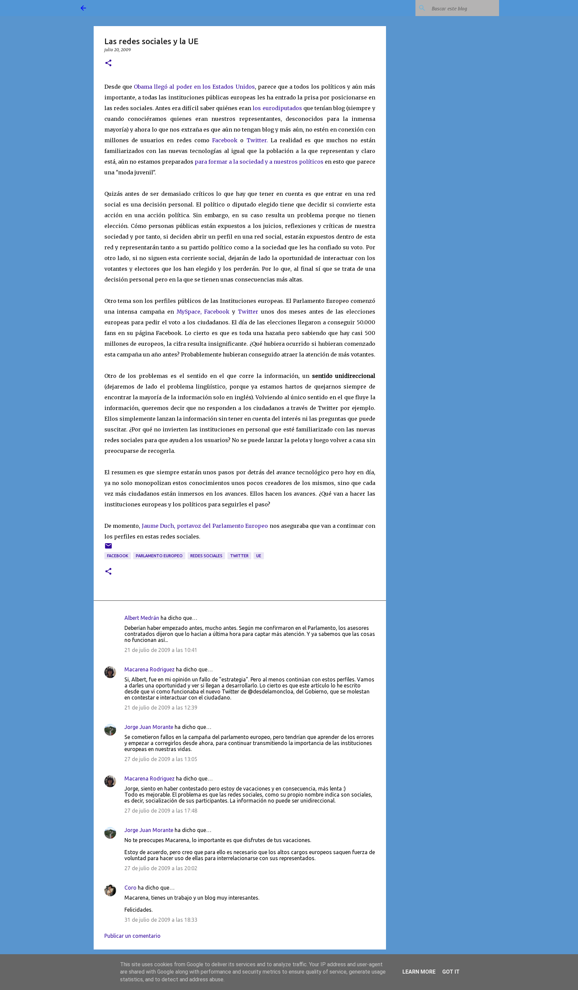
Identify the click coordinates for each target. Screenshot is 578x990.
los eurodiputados (277, 108)
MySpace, (189, 311)
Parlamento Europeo (159, 556)
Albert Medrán (141, 618)
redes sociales (206, 556)
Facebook (224, 140)
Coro (130, 888)
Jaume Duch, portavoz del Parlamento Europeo (206, 525)
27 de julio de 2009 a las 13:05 (160, 759)
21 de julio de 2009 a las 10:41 (160, 650)
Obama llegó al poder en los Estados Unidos (194, 86)
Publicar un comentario (132, 936)
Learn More (419, 972)
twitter (239, 556)
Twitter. (257, 140)
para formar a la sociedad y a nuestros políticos (259, 161)
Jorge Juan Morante (148, 727)
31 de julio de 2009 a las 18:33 (160, 920)
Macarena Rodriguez (149, 669)
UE (258, 556)
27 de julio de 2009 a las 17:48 (160, 811)
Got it (451, 972)
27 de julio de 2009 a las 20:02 (160, 868)
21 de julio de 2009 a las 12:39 (160, 708)
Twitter (248, 311)
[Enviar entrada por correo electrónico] (108, 548)
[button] (108, 63)
